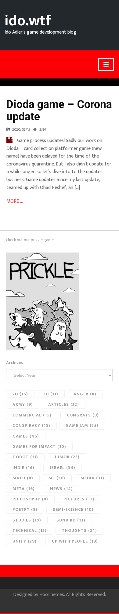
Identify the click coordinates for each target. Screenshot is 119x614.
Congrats (83, 415)
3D (50, 394)
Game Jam (82, 425)
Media (92, 477)
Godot (25, 456)
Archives (14, 362)
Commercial (32, 415)
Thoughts (79, 530)
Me (57, 477)
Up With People (75, 541)
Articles (63, 404)
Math (23, 477)
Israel (62, 467)
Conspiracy (31, 425)
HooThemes (51, 594)
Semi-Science (73, 509)
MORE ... (14, 201)
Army (23, 404)
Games (26, 436)
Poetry (25, 509)
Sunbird (70, 520)
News (61, 488)
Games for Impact (39, 446)
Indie (23, 467)
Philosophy (30, 499)
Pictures (79, 499)
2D (20, 394)
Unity (25, 541)
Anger (85, 394)
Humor (66, 456)
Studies (27, 520)
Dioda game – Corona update (59, 110)
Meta (24, 488)
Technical (30, 530)
